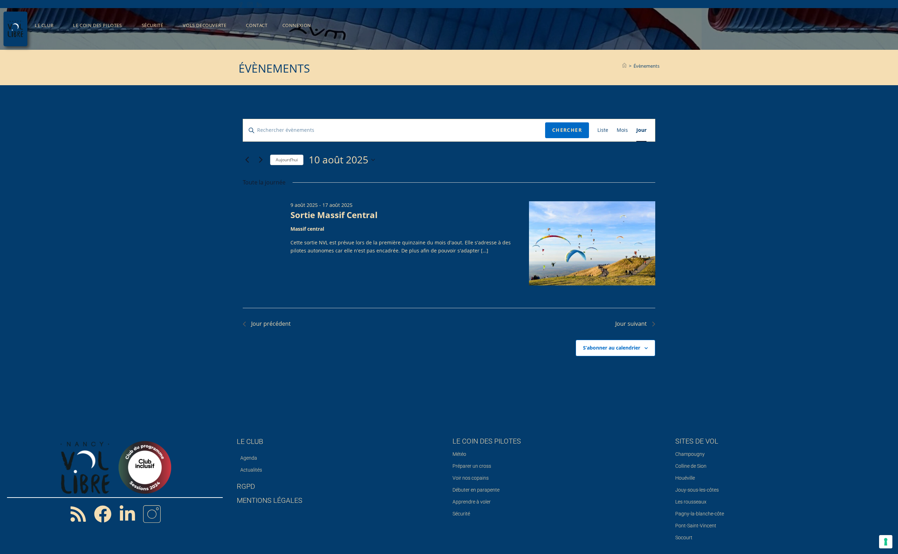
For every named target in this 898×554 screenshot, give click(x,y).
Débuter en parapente (476, 490)
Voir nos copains (471, 478)
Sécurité (461, 513)
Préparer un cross (472, 466)
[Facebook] (242, 3)
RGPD (246, 486)
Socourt (683, 537)
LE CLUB (250, 441)
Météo (459, 454)
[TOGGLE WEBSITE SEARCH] (328, 25)
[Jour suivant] (260, 160)
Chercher (567, 130)
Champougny (690, 454)
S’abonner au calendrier (611, 347)
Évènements (646, 66)
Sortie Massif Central (333, 215)
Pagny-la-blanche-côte (699, 513)
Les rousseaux (690, 502)
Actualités (251, 470)
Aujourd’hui (287, 160)
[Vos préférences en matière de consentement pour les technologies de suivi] (885, 541)
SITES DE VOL (696, 441)
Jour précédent (271, 323)
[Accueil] (624, 66)
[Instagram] (250, 3)
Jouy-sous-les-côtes (697, 490)
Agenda (248, 458)
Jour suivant (631, 323)
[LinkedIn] (259, 3)
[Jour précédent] (247, 160)
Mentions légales (269, 500)
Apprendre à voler (472, 502)
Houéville (685, 478)
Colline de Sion (690, 466)
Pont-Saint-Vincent (695, 525)
